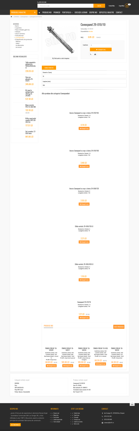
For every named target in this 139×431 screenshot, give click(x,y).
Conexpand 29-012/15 (84, 302)
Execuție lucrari (81, 12)
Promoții (57, 12)
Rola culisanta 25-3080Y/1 (80, 387)
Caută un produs (78, 421)
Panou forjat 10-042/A (84, 349)
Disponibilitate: (85, 31)
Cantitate (85, 45)
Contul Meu (112, 6)
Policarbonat (19, 36)
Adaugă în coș (101, 49)
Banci (17, 26)
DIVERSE (16, 17)
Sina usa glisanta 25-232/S (29, 79)
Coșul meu (76, 415)
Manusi (18, 41)
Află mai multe (15, 425)
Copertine (18, 28)
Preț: (82, 37)
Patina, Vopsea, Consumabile (22, 392)
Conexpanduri (24, 17)
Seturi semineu (20, 34)
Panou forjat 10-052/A (117, 349)
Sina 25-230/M (77, 385)
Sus (132, 404)
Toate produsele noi (119, 327)
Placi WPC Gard (19, 390)
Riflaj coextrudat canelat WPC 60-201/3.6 (30, 120)
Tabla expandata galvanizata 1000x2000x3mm (30, 65)
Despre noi (93, 12)
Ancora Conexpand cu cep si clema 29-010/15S (84, 113)
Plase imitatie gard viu (22, 30)
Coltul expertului (57, 419)
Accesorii (19, 47)
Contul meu (77, 413)
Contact (119, 12)
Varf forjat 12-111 (78, 392)
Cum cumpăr (56, 421)
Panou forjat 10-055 (100, 348)
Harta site (76, 424)
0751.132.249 (107, 416)
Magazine (55, 415)
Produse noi (46, 12)
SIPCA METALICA (19, 387)
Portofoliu (66, 12)
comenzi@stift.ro (109, 422)
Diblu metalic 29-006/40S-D (84, 264)
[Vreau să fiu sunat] (90, 54)
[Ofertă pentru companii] (95, 54)
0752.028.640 (108, 419)
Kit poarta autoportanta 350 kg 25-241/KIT (29, 93)
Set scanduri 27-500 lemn (30, 132)
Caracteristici (48, 68)
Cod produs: (84, 29)
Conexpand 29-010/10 (79, 383)
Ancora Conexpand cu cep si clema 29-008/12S (84, 188)
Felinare (17, 32)
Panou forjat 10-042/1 (68, 349)
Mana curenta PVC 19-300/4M (30, 106)
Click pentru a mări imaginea (61, 58)
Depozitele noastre (106, 12)
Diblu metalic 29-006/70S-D (84, 226)
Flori (16, 385)
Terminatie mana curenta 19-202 (82, 390)
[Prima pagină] (11, 17)
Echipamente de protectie (23, 39)
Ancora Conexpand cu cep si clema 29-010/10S (84, 150)
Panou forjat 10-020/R (51, 349)
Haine (17, 43)
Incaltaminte (20, 45)
